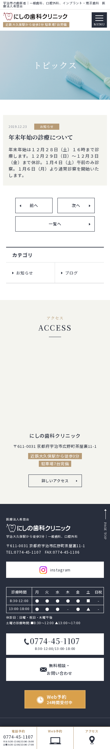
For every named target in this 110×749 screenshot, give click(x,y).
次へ (76, 205)
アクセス (91, 731)
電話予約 (18, 731)
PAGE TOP (105, 530)
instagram (60, 570)
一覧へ (55, 224)
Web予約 (55, 731)
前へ (34, 205)
